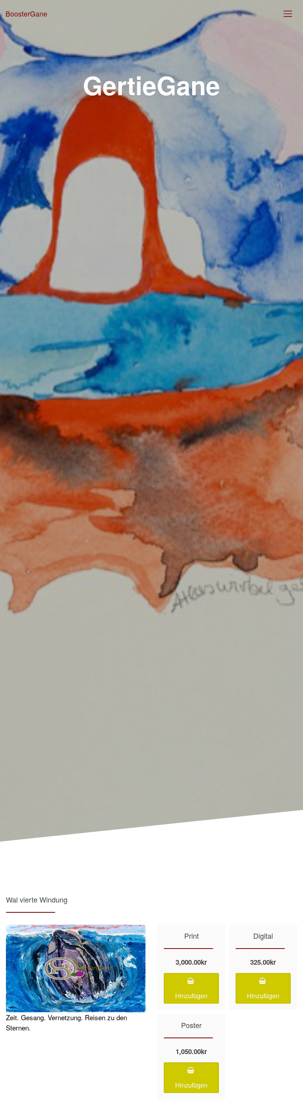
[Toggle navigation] (287, 13)
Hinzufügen (191, 995)
